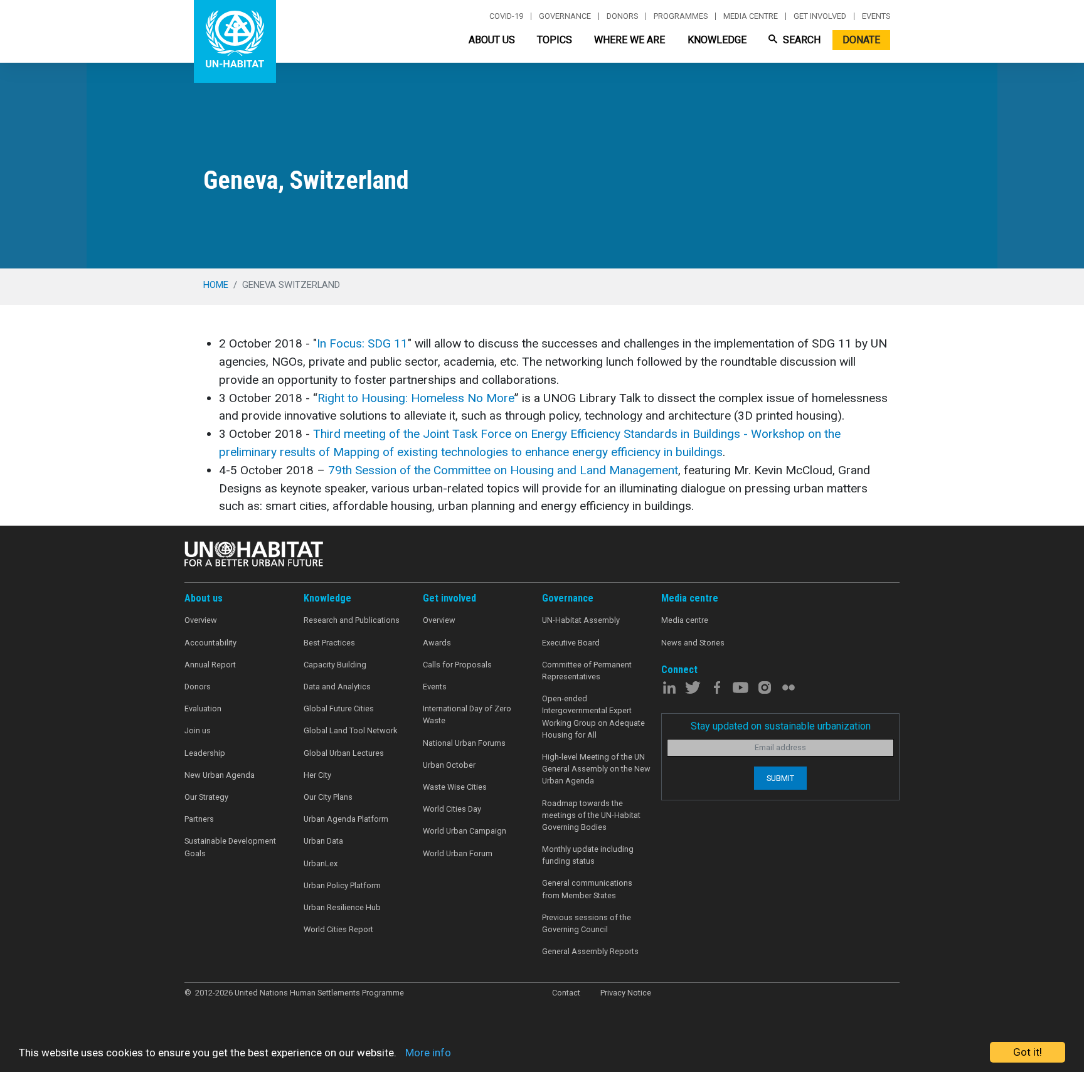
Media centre (750, 16)
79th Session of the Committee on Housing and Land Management (503, 470)
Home (215, 284)
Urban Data (323, 841)
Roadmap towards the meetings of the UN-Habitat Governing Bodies (591, 815)
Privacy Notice (625, 992)
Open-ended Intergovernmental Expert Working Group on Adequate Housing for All (593, 717)
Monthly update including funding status (588, 855)
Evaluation (202, 708)
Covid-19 (506, 16)
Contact (566, 992)
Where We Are (629, 40)
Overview (200, 620)
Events (876, 16)
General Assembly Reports (590, 951)
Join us (197, 730)
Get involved (820, 16)
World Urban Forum (457, 853)
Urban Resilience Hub (342, 907)
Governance (565, 16)
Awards (437, 642)
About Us (492, 40)
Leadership (204, 753)
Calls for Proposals (457, 664)
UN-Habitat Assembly (581, 620)
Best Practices (329, 642)
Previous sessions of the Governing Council (586, 923)
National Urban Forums (464, 743)
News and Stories (693, 642)
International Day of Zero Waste (467, 714)
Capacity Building (335, 664)
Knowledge (717, 40)
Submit (780, 778)
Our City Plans (328, 797)
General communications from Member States (587, 889)
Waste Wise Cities (455, 787)
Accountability (210, 642)
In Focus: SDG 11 (362, 343)
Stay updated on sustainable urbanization (781, 726)
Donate (861, 40)
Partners (199, 819)
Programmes (681, 16)
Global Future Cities (339, 708)
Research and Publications (352, 620)
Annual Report (210, 664)
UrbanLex (320, 863)
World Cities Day (452, 809)
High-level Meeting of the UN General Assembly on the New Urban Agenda (596, 768)
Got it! (1027, 1052)
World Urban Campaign (464, 831)
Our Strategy (206, 797)
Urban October (449, 765)
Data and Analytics (337, 686)
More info (428, 1052)
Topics (554, 40)
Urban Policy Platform (342, 885)
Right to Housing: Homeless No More (415, 398)
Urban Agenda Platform (346, 819)
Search (800, 40)
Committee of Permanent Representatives (587, 670)
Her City (317, 775)
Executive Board (571, 642)
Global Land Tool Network (350, 730)
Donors (622, 16)
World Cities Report (338, 929)
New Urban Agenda (219, 775)
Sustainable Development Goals (230, 846)
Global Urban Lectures (344, 753)
